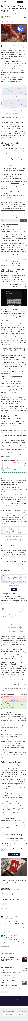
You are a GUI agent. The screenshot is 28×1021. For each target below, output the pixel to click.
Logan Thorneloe (5, 311)
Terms (16, 1011)
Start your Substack (10, 1014)
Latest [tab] (6, 953)
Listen (25, 17)
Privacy (13, 1011)
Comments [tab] (4, 904)
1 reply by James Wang (10, 931)
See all (4, 992)
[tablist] (7, 904)
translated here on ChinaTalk (13, 359)
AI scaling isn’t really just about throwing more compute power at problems (13, 280)
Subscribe (20, 2)
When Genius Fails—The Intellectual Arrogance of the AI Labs (10, 969)
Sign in (25, 2)
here (15, 851)
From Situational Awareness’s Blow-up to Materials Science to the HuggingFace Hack (10, 973)
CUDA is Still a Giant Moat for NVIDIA (9, 981)
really (10, 247)
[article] (14, 961)
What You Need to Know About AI (13, 844)
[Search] (25, 953)
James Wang (7, 16)
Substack (7, 1018)
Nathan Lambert (22, 329)
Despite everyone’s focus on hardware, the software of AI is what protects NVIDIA (10, 984)
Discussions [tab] (11, 953)
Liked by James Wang (9, 918)
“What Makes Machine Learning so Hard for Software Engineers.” (13, 314)
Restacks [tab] (10, 904)
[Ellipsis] (26, 916)
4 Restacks (17, 889)
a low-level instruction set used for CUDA (13, 261)
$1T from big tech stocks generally (12, 81)
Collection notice (23, 1011)
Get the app (20, 1014)
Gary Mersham (7, 935)
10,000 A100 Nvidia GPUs (18, 231)
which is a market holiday (12, 65)
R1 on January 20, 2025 (16, 61)
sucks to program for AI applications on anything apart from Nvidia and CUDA (13, 249)
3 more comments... (5, 946)
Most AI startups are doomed (9, 957)
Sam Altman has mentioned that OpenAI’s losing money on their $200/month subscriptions (13, 210)
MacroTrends (8, 626)
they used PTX (11, 260)
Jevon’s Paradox (15, 183)
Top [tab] (2, 953)
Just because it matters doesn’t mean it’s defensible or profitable (10, 960)
